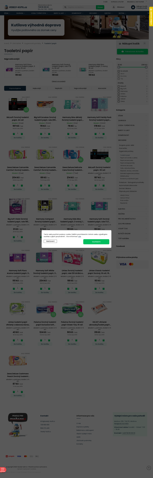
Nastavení (50, 241)
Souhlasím (96, 242)
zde (79, 236)
